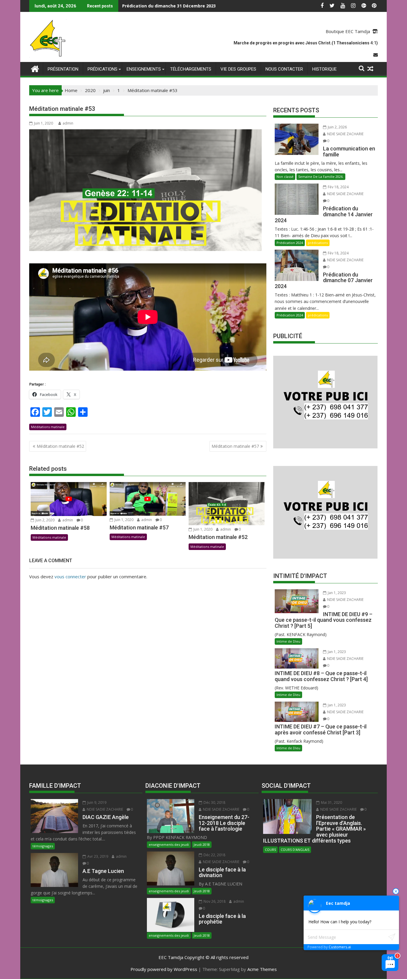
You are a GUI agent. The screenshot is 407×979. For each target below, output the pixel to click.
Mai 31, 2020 (331, 802)
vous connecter (70, 576)
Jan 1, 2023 (336, 592)
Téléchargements (190, 69)
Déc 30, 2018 (214, 802)
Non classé (284, 176)
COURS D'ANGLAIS (295, 849)
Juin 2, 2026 (337, 127)
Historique (324, 69)
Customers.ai (340, 947)
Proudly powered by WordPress (164, 969)
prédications (102, 69)
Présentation (63, 69)
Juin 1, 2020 (123, 519)
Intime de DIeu (288, 641)
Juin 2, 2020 (45, 520)
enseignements (144, 69)
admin (68, 123)
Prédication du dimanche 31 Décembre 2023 (169, 6)
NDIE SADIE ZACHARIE (344, 133)
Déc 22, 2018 (214, 854)
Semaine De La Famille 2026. (321, 176)
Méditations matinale (48, 427)
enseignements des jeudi (169, 844)
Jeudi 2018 (202, 844)
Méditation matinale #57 (235, 446)
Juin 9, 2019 (96, 802)
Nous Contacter (284, 69)
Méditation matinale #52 (60, 446)
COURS (270, 849)
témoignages (42, 846)
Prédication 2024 (289, 242)
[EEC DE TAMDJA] (35, 68)
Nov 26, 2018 (214, 901)
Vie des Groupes (238, 69)
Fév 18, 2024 (338, 186)
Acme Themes (262, 969)
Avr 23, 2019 (97, 856)
